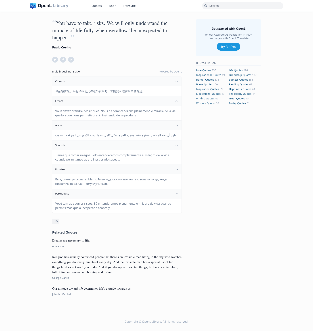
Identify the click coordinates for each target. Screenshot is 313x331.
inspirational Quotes (208, 75)
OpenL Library (151, 322)
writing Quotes (205, 98)
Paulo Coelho (61, 47)
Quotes (97, 6)
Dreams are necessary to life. (71, 240)
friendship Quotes (240, 75)
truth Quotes (237, 98)
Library (60, 5)
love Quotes (203, 70)
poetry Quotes (237, 103)
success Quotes (238, 79)
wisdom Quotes (205, 103)
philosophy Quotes (240, 93)
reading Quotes (239, 84)
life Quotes (236, 70)
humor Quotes (205, 79)
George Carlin (60, 277)
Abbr (112, 6)
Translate (129, 6)
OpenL (178, 71)
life (56, 221)
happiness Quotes (240, 89)
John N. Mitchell (62, 294)
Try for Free (228, 47)
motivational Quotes (208, 93)
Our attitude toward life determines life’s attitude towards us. (92, 288)
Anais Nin (58, 246)
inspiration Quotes (207, 89)
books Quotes (204, 84)
